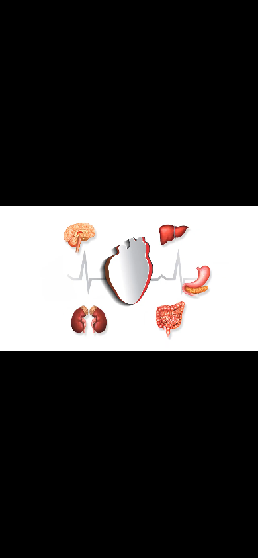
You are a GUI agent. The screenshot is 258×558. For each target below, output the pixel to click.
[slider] (96, 544)
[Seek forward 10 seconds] (52, 545)
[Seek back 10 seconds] (31, 545)
